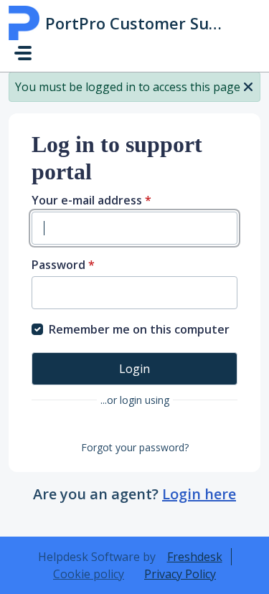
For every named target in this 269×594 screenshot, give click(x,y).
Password (63, 265)
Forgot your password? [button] (135, 447)
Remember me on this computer (139, 329)
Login (134, 369)
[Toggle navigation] (23, 53)
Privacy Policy (180, 574)
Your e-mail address (91, 200)
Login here (199, 494)
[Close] (248, 85)
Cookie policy (88, 574)
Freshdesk (194, 557)
